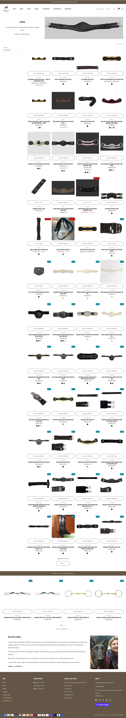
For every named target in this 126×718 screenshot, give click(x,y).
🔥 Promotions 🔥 (57, 9)
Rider (14, 9)
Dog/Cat (37, 9)
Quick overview (39, 73)
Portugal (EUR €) (100, 9)
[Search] (114, 9)
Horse (21, 9)
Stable (28, 9)
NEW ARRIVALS (68, 9)
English (108, 9)
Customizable (46, 9)
